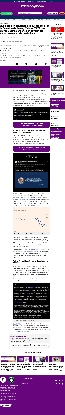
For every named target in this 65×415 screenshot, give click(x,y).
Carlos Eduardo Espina (19, 1)
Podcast (7, 19)
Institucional (57, 19)
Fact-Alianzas (40, 19)
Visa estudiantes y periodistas (44, 1)
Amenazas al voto (30, 1)
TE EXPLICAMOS (4, 23)
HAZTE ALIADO (6, 405)
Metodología (31, 19)
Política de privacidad (38, 412)
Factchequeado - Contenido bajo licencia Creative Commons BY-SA (15, 412)
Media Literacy (22, 19)
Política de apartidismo (27, 378)
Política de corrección (27, 386)
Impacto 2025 (48, 19)
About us (14, 19)
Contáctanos (55, 105)
